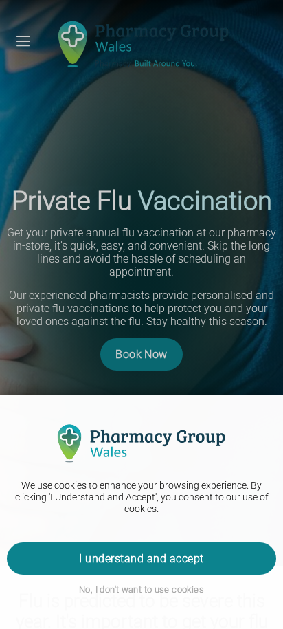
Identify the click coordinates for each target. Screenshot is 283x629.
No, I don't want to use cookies (141, 589)
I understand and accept (141, 558)
